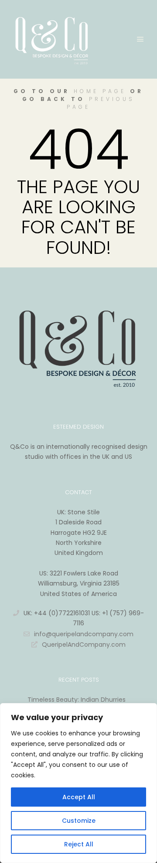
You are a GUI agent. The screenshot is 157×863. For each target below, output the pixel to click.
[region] (78, 783)
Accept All (78, 797)
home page (100, 91)
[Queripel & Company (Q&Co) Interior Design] (52, 39)
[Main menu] (140, 39)
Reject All (78, 844)
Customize (79, 820)
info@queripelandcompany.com (83, 634)
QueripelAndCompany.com (84, 644)
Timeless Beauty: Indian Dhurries (76, 699)
